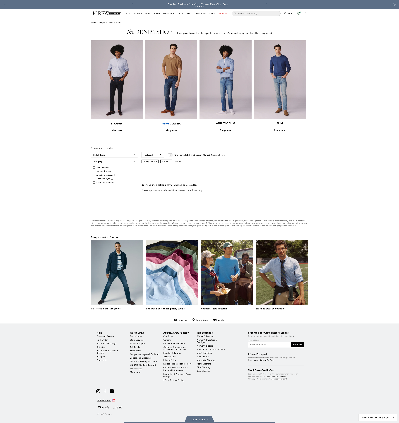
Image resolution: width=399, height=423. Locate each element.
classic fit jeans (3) (104, 182)
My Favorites (136, 368)
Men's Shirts (203, 356)
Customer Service (105, 336)
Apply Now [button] (281, 376)
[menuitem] (128, 13)
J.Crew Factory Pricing (173, 380)
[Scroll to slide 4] (201, 6)
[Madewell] (103, 407)
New (128, 13)
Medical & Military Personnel (143, 361)
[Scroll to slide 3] (199, 6)
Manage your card (279, 378)
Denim (156, 13)
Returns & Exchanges (107, 343)
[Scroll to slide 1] (195, 6)
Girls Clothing (203, 367)
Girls (216, 4)
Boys (223, 4)
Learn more (253, 360)
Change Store (218, 154)
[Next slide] (266, 4)
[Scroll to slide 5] (203, 6)
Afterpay (101, 356)
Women (203, 4)
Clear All (177, 161)
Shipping (101, 347)
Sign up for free (267, 360)
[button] (299, 13)
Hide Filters (99, 154)
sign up (298, 344)
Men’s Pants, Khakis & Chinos (211, 349)
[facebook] (105, 391)
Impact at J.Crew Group (174, 343)
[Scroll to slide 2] (197, 6)
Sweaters (168, 13)
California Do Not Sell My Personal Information (175, 369)
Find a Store (202, 319)
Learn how (270, 376)
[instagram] (98, 391)
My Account (135, 372)
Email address (253, 340)
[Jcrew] (117, 407)
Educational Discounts (140, 357)
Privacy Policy (169, 360)
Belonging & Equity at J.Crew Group (177, 375)
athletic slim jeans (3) (106, 175)
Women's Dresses (205, 336)
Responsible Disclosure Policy (177, 363)
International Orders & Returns (107, 351)
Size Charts (135, 350)
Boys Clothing (203, 371)
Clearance (224, 13)
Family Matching (205, 13)
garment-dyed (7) (104, 178)
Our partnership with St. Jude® (144, 354)
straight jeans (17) (104, 171)
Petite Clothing (204, 363)
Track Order (102, 339)
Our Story (168, 336)
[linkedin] (111, 391)
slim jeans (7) (102, 167)
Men (210, 4)
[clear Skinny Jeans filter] (156, 161)
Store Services (137, 339)
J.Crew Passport (137, 343)
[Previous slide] (132, 4)
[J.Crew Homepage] (106, 13)
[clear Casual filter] (170, 161)
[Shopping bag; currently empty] (306, 13)
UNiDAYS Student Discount (143, 365)
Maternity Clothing (206, 360)
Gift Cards (135, 347)
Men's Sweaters (204, 353)
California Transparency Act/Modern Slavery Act (174, 348)
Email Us (183, 319)
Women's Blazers (205, 345)
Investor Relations (172, 353)
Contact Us (102, 360)
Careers (167, 339)
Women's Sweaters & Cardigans (207, 341)
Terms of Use (169, 356)
